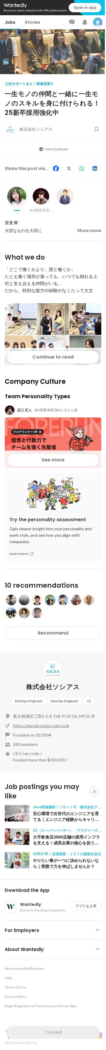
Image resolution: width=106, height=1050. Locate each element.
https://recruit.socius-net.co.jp (41, 725)
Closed (53, 1032)
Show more (89, 230)
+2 (89, 701)
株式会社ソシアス (53, 686)
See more (53, 459)
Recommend (53, 633)
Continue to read (53, 357)
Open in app (85, 7)
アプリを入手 (86, 906)
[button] (55, 890)
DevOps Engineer (29, 701)
